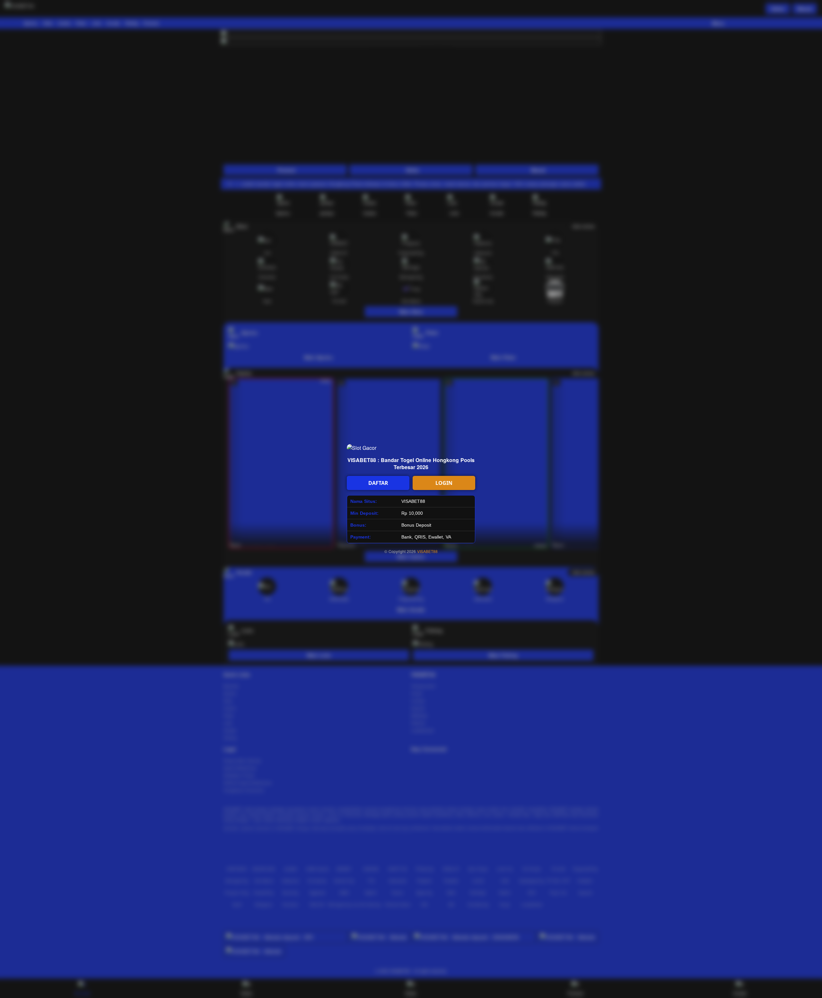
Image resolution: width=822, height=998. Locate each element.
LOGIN (443, 482)
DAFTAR (378, 482)
